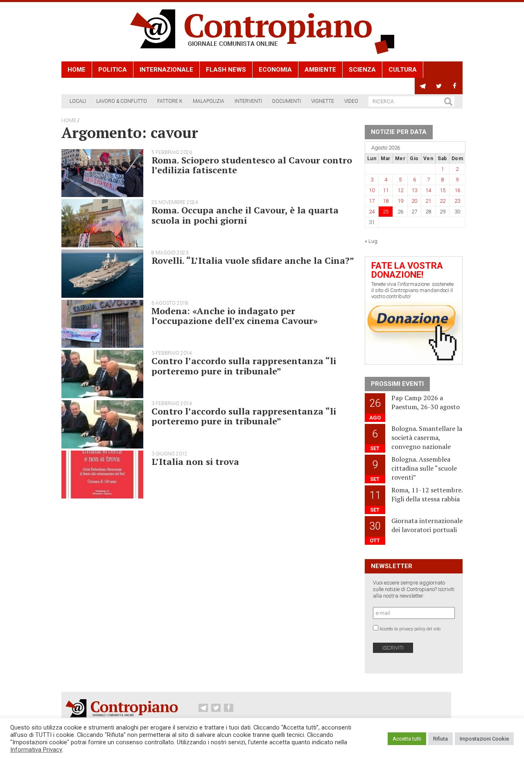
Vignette (322, 101)
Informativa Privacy (36, 749)
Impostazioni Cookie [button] (484, 739)
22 (442, 201)
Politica (112, 69)
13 (414, 190)
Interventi (248, 101)
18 (385, 201)
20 (414, 201)
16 (457, 190)
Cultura (402, 69)
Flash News (226, 69)
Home (77, 69)
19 (400, 201)
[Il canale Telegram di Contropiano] (423, 86)
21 (428, 201)
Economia (275, 69)
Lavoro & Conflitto (121, 101)
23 (457, 201)
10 (372, 190)
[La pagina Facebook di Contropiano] (455, 86)
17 (372, 201)
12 (400, 190)
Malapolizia (208, 101)
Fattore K (170, 101)
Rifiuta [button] (440, 739)
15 (442, 190)
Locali (78, 101)
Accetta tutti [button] (407, 739)
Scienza (362, 69)
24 (372, 211)
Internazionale (166, 69)
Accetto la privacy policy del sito (409, 629)
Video (351, 101)
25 (385, 211)
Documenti (286, 101)
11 (385, 190)
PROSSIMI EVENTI (397, 383)
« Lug (371, 241)
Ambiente (320, 69)
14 (428, 190)
